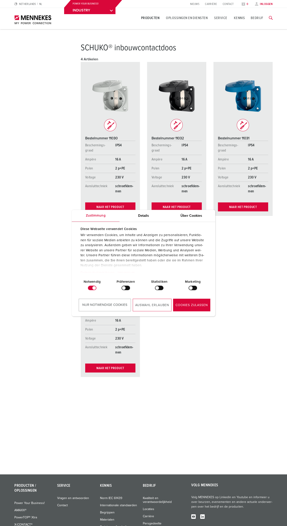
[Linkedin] (202, 516)
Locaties (148, 509)
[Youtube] (193, 516)
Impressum (126, 272)
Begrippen (107, 512)
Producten (150, 18)
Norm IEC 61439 (111, 498)
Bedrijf (257, 18)
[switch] (126, 288)
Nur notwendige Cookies (104, 305)
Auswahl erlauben (152, 305)
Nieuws (194, 4)
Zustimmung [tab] (96, 215)
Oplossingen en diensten (187, 18)
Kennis (239, 18)
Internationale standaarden (118, 505)
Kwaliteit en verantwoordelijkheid (157, 500)
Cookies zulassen (192, 305)
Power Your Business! (29, 503)
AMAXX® (20, 510)
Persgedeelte (152, 523)
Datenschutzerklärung (97, 272)
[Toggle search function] (271, 18)
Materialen (107, 519)
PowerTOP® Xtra (25, 517)
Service (220, 18)
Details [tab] (143, 215)
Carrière (211, 4)
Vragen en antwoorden (73, 498)
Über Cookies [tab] (191, 215)
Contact (228, 4)
